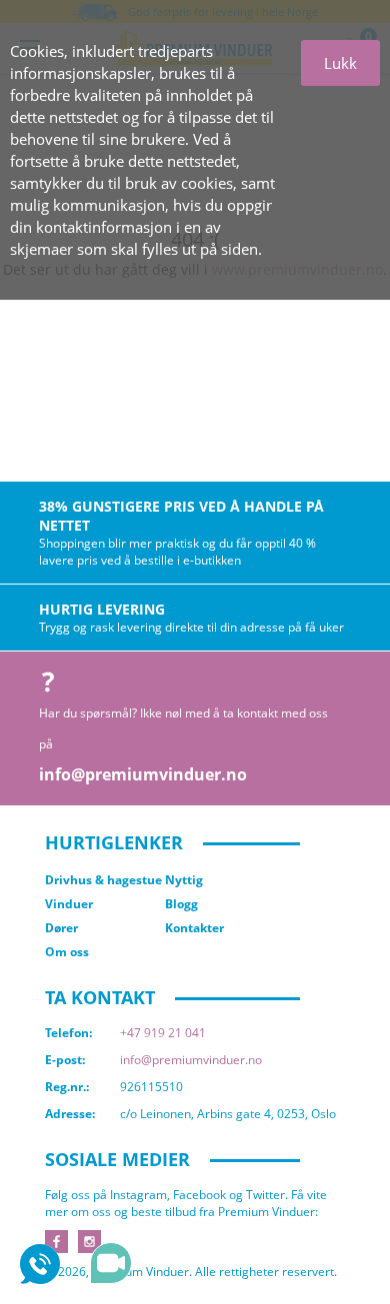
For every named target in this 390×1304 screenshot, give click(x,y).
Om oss (67, 951)
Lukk (340, 63)
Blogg (181, 903)
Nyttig (184, 879)
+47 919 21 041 (163, 1032)
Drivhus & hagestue (103, 879)
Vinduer (69, 903)
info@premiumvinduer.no (143, 774)
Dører (61, 927)
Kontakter (194, 927)
